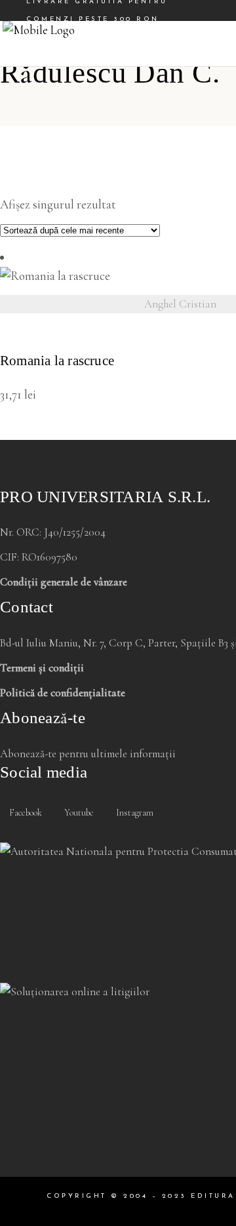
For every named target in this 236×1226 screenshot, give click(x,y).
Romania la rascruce (57, 361)
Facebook (24, 812)
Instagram (133, 812)
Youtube (78, 812)
